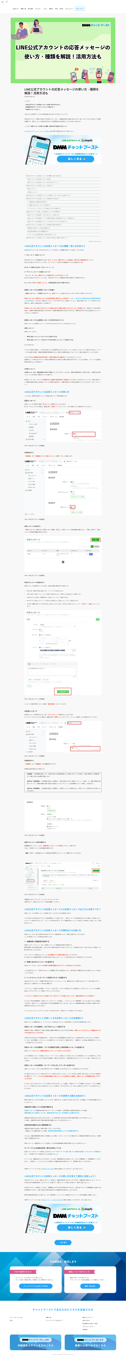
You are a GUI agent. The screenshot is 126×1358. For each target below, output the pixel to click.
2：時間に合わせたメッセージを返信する (38, 205)
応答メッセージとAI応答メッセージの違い (39, 179)
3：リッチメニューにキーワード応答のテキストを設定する (44, 208)
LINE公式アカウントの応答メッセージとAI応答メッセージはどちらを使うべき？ (48, 195)
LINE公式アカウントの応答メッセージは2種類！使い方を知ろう (44, 175)
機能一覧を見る (90, 1286)
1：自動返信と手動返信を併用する (37, 202)
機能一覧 (48, 1317)
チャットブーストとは (16, 1317)
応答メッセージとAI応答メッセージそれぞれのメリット (42, 182)
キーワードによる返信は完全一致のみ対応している (41, 234)
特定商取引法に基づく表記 (89, 1323)
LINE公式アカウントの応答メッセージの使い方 (39, 185)
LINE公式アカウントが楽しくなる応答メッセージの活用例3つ (43, 211)
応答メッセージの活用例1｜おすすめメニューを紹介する (43, 215)
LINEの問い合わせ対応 (47, 1168)
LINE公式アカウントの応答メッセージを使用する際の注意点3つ (44, 224)
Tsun (100, 241)
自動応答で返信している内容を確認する (38, 228)
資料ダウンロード (87, 1317)
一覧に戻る (63, 1242)
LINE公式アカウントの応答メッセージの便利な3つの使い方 (42, 198)
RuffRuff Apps (93, 241)
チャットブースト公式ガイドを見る (36, 1286)
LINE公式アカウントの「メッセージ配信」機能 (39, 131)
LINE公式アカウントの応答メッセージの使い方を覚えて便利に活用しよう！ (47, 238)
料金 (11, 1320)
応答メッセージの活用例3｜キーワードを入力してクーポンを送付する (47, 221)
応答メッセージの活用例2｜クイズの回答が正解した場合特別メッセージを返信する (50, 218)
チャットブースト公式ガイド (54, 1320)
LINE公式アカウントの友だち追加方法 (52, 1200)
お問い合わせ (86, 1320)
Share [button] (28, 101)
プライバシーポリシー (88, 1326)
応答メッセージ (31, 189)
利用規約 (84, 1329)
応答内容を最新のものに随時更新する (38, 231)
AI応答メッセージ (32, 192)
